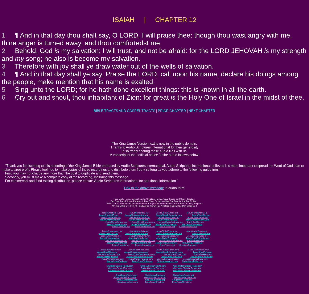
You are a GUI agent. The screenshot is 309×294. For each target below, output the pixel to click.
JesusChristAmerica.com (136, 252)
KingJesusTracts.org (155, 279)
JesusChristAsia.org (139, 213)
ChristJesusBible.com (192, 261)
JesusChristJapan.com (168, 259)
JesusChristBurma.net (167, 238)
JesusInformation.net (145, 245)
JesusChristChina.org (139, 217)
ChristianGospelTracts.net (120, 270)
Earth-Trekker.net (195, 240)
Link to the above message (144, 188)
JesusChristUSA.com (107, 252)
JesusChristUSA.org (108, 215)
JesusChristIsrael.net (112, 231)
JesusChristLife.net (201, 233)
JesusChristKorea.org (168, 217)
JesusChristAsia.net (139, 231)
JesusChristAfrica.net (111, 236)
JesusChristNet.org (201, 215)
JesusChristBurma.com (109, 254)
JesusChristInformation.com (169, 252)
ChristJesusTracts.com (126, 275)
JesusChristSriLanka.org (197, 220)
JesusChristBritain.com (198, 249)
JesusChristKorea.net (168, 236)
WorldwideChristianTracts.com (187, 266)
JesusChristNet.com (202, 252)
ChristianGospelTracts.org (120, 268)
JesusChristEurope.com (167, 249)
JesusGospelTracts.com (124, 277)
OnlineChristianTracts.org (153, 268)
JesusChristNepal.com (107, 256)
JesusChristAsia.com (139, 249)
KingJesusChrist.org (155, 282)
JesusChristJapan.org (197, 217)
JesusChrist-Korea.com (175, 254)
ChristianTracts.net (188, 245)
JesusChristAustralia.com (195, 259)
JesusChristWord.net (117, 243)
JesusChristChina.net (139, 236)
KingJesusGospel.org (192, 224)
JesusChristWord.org (117, 224)
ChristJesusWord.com (167, 261)
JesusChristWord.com (117, 261)
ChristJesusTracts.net (183, 275)
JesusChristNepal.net (110, 238)
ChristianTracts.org (188, 226)
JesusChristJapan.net (197, 236)
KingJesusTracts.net (182, 279)
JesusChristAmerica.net (136, 233)
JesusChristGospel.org (166, 224)
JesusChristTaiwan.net (116, 240)
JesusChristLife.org (121, 226)
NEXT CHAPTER (202, 111)
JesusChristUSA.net (108, 233)
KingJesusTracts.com (127, 279)
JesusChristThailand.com (140, 259)
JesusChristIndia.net (138, 238)
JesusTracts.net (167, 245)
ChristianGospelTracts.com (120, 266)
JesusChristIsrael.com (110, 249)
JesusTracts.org (167, 226)
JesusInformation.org (145, 226)
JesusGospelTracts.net (185, 277)
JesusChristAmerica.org (136, 215)
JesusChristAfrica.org (111, 217)
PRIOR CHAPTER (172, 111)
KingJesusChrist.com (128, 282)
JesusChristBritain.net (196, 231)
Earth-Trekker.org (195, 222)
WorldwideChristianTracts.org (187, 268)
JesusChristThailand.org (143, 222)
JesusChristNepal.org (110, 220)
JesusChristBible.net (141, 243)
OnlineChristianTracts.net (153, 270)
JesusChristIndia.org (138, 220)
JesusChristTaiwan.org (116, 222)
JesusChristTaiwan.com (113, 259)
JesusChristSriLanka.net (197, 238)
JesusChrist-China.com (201, 256)
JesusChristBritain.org (196, 213)
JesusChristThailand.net (143, 240)
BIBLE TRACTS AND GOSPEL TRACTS (124, 111)
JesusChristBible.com (142, 261)
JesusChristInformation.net (169, 233)
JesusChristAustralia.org (171, 222)
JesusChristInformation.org (169, 215)
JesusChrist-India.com (171, 256)
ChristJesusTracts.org (155, 275)
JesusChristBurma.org (167, 220)
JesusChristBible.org (141, 224)
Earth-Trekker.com (202, 254)
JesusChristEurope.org (167, 213)
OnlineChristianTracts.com (153, 266)
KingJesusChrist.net (181, 282)
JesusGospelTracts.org (155, 277)
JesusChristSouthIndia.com (139, 256)
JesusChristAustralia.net (171, 240)
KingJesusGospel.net (192, 243)
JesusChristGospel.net (166, 243)
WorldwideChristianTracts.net (187, 270)
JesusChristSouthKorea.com (141, 254)
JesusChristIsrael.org (112, 213)
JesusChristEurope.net (167, 231)
